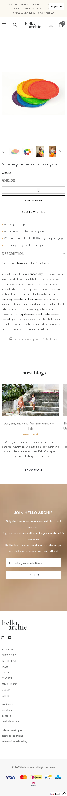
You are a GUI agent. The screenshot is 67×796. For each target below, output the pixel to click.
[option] (33, 93)
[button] (58, 794)
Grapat (7, 173)
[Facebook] (9, 637)
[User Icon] (51, 25)
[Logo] (33, 25)
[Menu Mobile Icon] (4, 25)
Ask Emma (51, 339)
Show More (33, 470)
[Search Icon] (15, 25)
